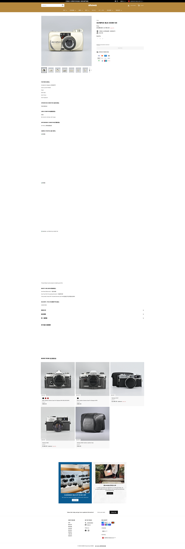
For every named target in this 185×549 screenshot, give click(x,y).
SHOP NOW (75, 500)
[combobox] (52, 5)
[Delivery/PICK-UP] (109, 474)
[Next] (91, 70)
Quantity (99, 36)
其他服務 (109, 10)
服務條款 (70, 532)
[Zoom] (66, 41)
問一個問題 (44, 318)
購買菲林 (70, 524)
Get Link (101, 10)
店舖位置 (70, 533)
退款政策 (70, 528)
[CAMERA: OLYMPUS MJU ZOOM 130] (92, 256)
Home (98, 20)
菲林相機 (72, 10)
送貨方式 (43, 310)
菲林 (64, 10)
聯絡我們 (118, 10)
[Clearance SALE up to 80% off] (75, 478)
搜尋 (69, 522)
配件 (86, 10)
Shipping (98, 44)
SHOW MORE (44, 305)
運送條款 (70, 530)
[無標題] (92, 157)
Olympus (53, 358)
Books (94, 10)
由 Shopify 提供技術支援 (100, 545)
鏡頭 (80, 10)
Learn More (110, 493)
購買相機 (70, 526)
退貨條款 (43, 314)
